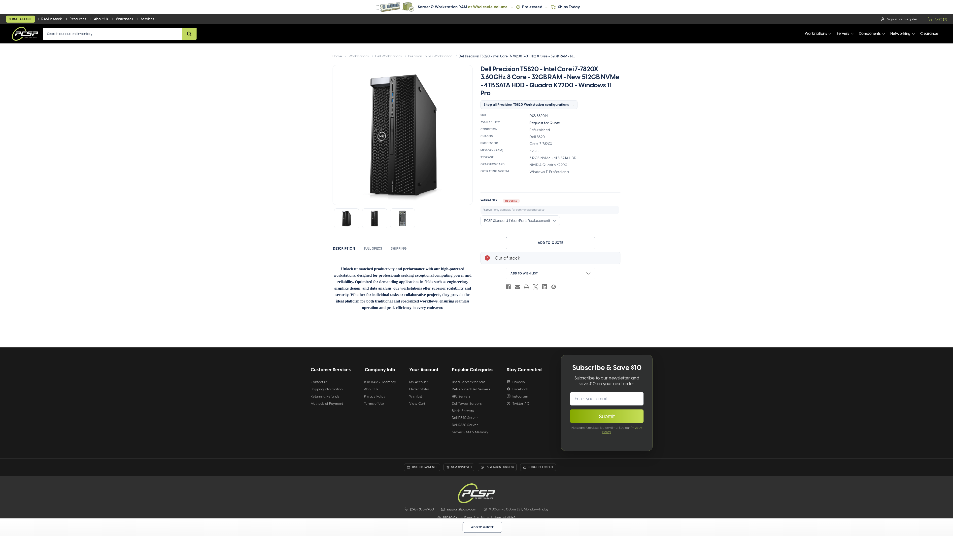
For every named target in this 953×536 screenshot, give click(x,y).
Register (911, 19)
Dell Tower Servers (466, 403)
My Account (418, 382)
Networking (900, 34)
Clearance (929, 34)
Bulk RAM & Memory (380, 382)
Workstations (816, 34)
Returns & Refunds (325, 396)
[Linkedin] (544, 287)
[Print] (526, 287)
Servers (843, 34)
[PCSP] (476, 493)
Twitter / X (520, 403)
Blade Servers (463, 411)
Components (870, 34)
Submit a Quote (20, 19)
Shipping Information (327, 389)
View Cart (417, 403)
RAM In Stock (51, 19)
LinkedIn (518, 382)
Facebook (520, 389)
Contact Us (319, 382)
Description (344, 248)
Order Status (419, 389)
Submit (607, 416)
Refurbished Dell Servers (471, 389)
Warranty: (512, 205)
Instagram (520, 396)
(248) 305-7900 (422, 509)
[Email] (517, 287)
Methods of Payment (327, 403)
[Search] (189, 34)
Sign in (892, 19)
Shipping (399, 248)
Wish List (415, 396)
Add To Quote (550, 243)
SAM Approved (461, 467)
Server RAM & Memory (470, 432)
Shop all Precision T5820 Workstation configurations (526, 104)
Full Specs (373, 248)
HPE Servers (461, 396)
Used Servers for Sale (469, 382)
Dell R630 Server (465, 425)
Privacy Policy (374, 396)
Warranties (124, 19)
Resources (78, 19)
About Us (101, 19)
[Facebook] (508, 287)
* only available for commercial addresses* (514, 209)
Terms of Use (374, 403)
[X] (535, 287)
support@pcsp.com (461, 509)
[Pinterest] (553, 287)
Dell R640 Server (465, 418)
